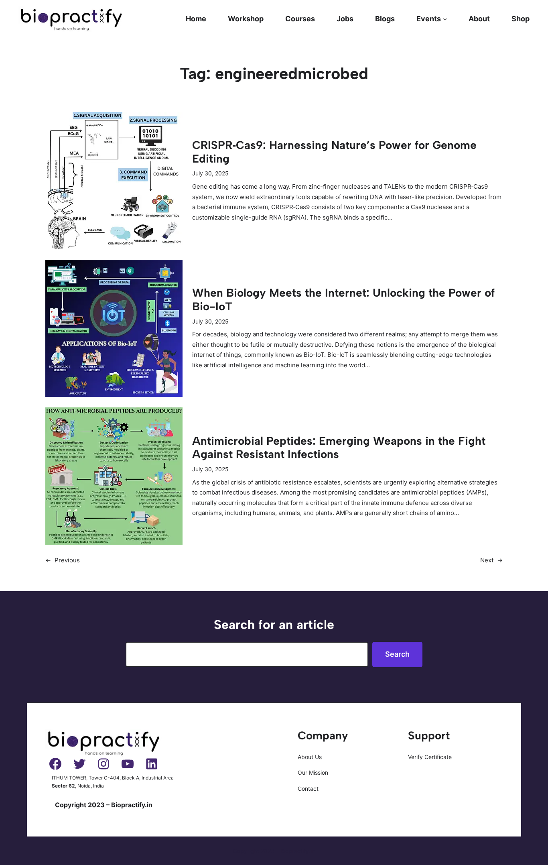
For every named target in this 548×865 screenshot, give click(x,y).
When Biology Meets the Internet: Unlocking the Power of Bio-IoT (343, 299)
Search (397, 654)
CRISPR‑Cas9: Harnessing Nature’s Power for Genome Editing (334, 151)
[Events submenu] (445, 19)
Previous (62, 560)
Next (491, 560)
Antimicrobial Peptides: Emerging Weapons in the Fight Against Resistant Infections (338, 447)
